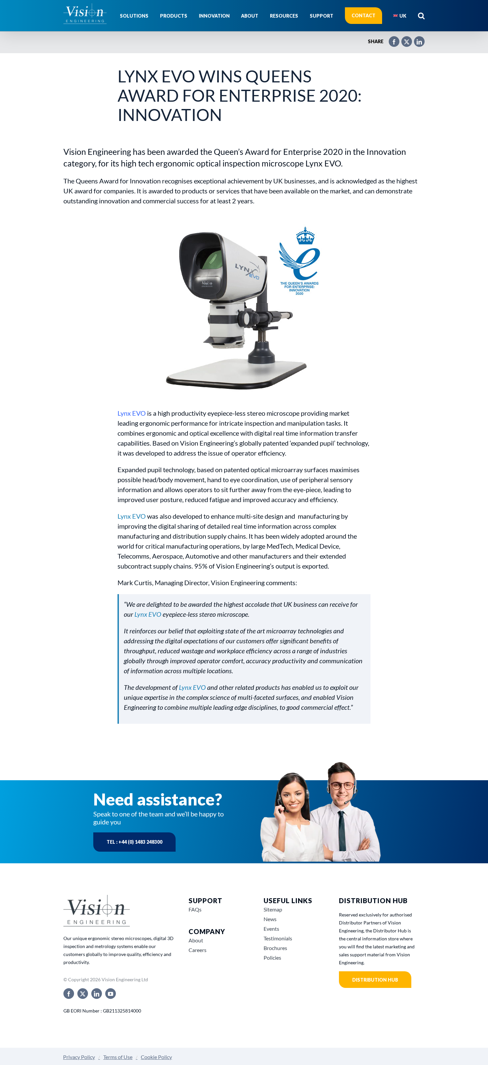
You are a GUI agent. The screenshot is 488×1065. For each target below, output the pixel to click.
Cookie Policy (156, 1057)
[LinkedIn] (416, 39)
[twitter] (82, 993)
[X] (403, 39)
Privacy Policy (79, 1057)
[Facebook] (390, 39)
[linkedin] (96, 993)
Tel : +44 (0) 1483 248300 (134, 842)
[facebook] (68, 993)
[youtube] (110, 993)
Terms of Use (117, 1057)
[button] (421, 15)
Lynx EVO (132, 516)
